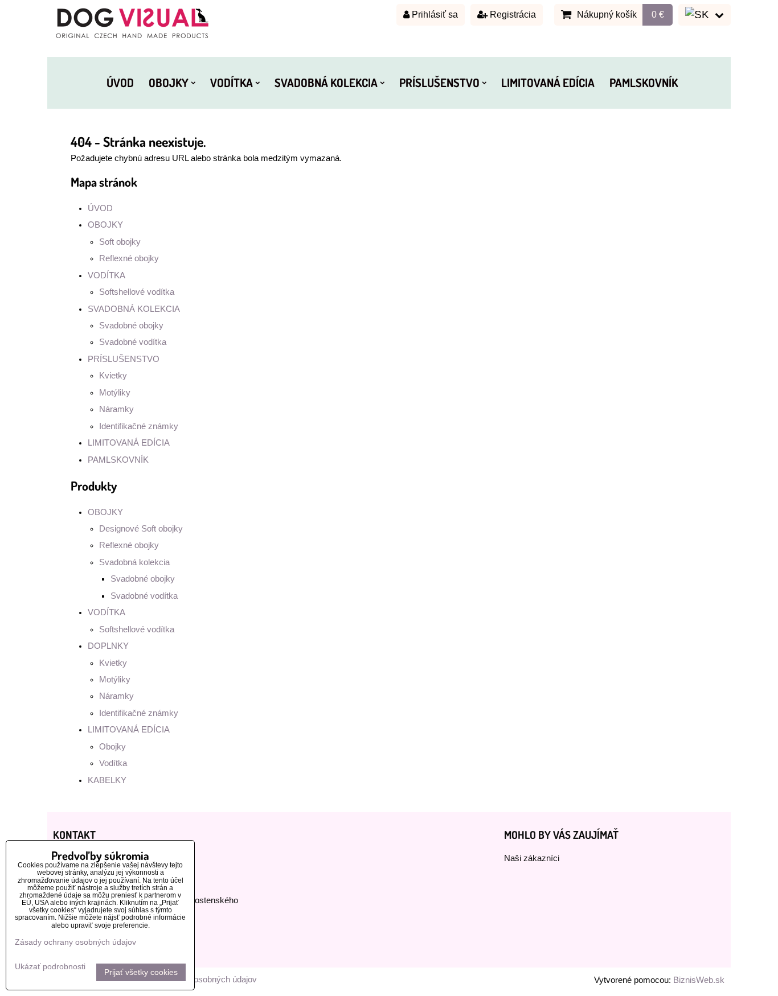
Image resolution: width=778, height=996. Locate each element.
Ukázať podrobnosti (50, 966)
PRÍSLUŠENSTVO (439, 82)
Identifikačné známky (138, 426)
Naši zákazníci (531, 858)
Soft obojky (120, 241)
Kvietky (113, 375)
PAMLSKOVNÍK (643, 82)
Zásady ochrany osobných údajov (75, 942)
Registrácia (512, 14)
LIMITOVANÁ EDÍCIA (548, 82)
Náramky (116, 409)
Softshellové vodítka (136, 292)
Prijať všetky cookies (141, 972)
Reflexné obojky (129, 258)
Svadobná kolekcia (134, 562)
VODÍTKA (231, 82)
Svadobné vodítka (132, 342)
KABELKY (107, 780)
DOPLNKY (108, 646)
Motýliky (114, 392)
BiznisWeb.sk (698, 980)
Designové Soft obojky (141, 528)
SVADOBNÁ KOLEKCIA (326, 82)
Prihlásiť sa (434, 14)
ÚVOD (120, 82)
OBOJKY (169, 82)
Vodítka (113, 763)
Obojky (112, 746)
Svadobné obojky (131, 325)
